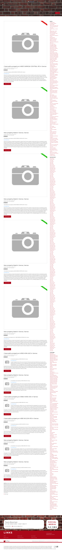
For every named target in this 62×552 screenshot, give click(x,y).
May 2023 (51, 201)
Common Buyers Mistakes (14, 485)
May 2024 (51, 188)
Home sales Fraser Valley (12, 487)
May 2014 (51, 318)
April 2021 (51, 228)
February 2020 (52, 243)
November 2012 (52, 336)
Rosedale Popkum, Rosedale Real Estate (17, 490)
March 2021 (52, 229)
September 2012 (52, 337)
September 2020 (53, 236)
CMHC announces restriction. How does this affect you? (54, 41)
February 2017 (52, 282)
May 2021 (51, 227)
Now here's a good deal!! (54, 103)
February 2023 (52, 204)
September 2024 (53, 184)
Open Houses (52, 106)
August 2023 (52, 198)
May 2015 (51, 305)
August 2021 (52, 224)
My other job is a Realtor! (54, 85)
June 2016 (51, 291)
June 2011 (51, 350)
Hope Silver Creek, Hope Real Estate (27, 487)
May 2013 (51, 331)
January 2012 (52, 344)
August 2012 (52, 338)
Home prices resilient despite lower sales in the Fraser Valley (53, 59)
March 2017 (52, 281)
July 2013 (51, 329)
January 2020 (52, 244)
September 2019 (52, 249)
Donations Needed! (53, 46)
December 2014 (52, 310)
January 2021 (52, 231)
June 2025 (51, 174)
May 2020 (51, 240)
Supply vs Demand (53, 131)
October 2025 (52, 170)
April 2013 (51, 332)
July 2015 (51, 303)
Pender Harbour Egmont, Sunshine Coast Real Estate (30, 489)
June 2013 (51, 330)
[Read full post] (25, 43)
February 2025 (52, 178)
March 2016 (52, 294)
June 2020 (52, 239)
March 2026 (52, 164)
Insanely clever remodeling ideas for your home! (53, 66)
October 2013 (52, 325)
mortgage (51, 454)
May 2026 (51, 162)
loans (51, 442)
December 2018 (52, 258)
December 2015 (52, 297)
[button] (51, 13)
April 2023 (51, 202)
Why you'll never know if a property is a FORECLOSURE (54, 154)
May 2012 (51, 342)
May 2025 (51, 175)
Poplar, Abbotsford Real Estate (39, 489)
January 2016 (52, 296)
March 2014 (52, 320)
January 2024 (52, 192)
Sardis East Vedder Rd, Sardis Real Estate (35, 490)
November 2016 (52, 285)
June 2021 (51, 226)
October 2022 (52, 209)
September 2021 (52, 223)
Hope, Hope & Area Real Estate (34, 487)
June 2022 (51, 213)
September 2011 (52, 347)
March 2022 (52, 216)
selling (51, 489)
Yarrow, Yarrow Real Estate (10, 135)
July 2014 (51, 316)
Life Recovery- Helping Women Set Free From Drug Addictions (54, 75)
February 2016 (52, 295)
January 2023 (52, 205)
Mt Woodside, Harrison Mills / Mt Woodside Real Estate (54, 458)
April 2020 (51, 241)
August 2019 (52, 250)
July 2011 (51, 349)
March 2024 (52, 190)
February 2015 (52, 308)
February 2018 (52, 269)
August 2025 (52, 172)
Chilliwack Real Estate (29, 484)
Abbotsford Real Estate (54, 356)
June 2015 (51, 304)
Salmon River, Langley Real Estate (26, 490)
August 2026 (52, 159)
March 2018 (52, 268)
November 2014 (52, 311)
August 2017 (52, 276)
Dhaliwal (32, 485)
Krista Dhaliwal (41, 487)
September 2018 (53, 262)
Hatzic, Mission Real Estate (7, 487)
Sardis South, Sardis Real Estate (43, 490)
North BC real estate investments (15, 489)
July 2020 (51, 238)
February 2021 (52, 230)
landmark (44, 487)
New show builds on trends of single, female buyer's (54, 98)
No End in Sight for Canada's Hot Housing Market (53, 101)
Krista (38, 487)
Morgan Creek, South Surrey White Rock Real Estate (54, 452)
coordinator (18, 485)
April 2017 (51, 280)
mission (51, 445)
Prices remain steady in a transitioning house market (54, 114)
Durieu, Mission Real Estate (36, 485)
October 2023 (52, 196)
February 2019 (52, 256)
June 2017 (51, 278)
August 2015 (52, 302)
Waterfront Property (53, 152)
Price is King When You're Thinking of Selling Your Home (53, 111)
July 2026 (51, 160)
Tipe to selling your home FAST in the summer (53, 133)
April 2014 (51, 319)
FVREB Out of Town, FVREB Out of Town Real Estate (53, 409)
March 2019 (52, 255)
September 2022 (53, 210)
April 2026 (51, 163)
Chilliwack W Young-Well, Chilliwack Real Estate (38, 484)
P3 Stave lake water (21, 489)
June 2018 (51, 265)
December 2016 (52, 284)
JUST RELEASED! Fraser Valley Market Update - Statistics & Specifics (54, 70)
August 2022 (52, 211)
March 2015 (52, 307)
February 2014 (52, 321)
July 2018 (51, 264)
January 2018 (52, 270)
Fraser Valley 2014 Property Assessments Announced (53, 50)
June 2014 (51, 317)
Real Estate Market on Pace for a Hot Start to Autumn (53, 119)
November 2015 (52, 298)
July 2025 (51, 173)
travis (51, 495)
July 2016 (51, 290)
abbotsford (52, 353)
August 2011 (52, 348)
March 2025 (52, 177)
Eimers (51, 402)
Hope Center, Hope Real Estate (19, 487)
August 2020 (52, 237)
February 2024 (52, 191)
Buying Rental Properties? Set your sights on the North (53, 38)
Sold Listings (52, 126)
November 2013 (52, 324)
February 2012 (52, 343)
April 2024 (51, 189)
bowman (51, 367)
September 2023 (53, 197)
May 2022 (51, 214)
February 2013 (52, 334)
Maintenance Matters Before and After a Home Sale (53, 78)
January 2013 (52, 335)
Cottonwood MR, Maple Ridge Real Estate (24, 485)
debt (29, 485)
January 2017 (52, 283)
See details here (6, 73)
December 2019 (52, 245)
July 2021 (51, 225)
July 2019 (51, 251)
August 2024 (52, 185)
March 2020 (52, 242)
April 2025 (51, 176)
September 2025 (53, 171)
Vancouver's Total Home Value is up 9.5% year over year (54, 145)
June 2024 (51, 187)
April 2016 (51, 293)
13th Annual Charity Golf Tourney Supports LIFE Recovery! (54, 26)
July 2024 (51, 186)
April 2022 (51, 215)
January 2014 (52, 322)
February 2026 (52, 165)
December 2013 (52, 323)
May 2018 (51, 266)
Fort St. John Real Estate (54, 403)
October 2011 (52, 346)
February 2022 (52, 217)
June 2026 (51, 161)
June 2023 (51, 200)
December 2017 (52, 271)
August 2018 (52, 263)
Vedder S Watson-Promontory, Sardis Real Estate (54, 499)
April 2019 (51, 254)
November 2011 (52, 345)
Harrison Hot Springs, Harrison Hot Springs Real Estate (53, 417)
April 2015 (51, 306)
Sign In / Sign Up (51, 13)
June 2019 (51, 252)
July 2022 (51, 212)
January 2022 (52, 218)
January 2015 (52, 309)
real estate (10, 490)
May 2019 (51, 253)
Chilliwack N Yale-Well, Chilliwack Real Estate (22, 484)
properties (8, 490)
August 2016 (52, 289)
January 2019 (52, 257)
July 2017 (51, 277)
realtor (12, 490)
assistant (51, 366)
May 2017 (51, 279)
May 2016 (51, 292)
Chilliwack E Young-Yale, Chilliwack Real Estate (12, 484)
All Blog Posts (52, 22)
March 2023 (52, 203)
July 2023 (51, 199)
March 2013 (52, 333)
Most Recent (52, 158)
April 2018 (51, 267)
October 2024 (52, 183)
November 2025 (52, 169)
